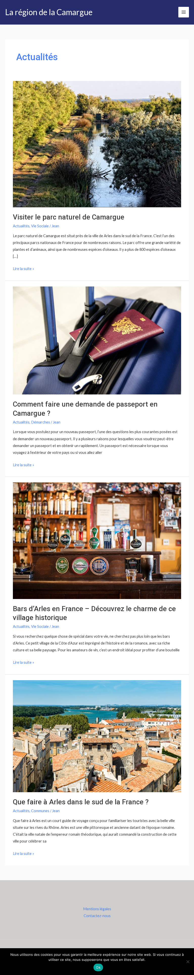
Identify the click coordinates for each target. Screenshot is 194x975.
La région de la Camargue (48, 12)
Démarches (40, 422)
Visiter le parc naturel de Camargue (68, 217)
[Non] (187, 961)
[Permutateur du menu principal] (183, 12)
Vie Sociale (40, 226)
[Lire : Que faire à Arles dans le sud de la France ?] (97, 736)
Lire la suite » (23, 268)
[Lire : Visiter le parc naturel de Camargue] (97, 144)
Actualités (21, 226)
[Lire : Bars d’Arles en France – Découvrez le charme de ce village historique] (97, 540)
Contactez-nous (97, 916)
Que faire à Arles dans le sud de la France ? (81, 802)
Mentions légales (97, 909)
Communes (40, 811)
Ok (98, 967)
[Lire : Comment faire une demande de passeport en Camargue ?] (97, 340)
